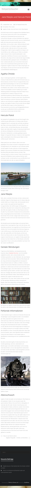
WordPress (26, 482)
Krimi (20, 29)
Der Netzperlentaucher (21, 24)
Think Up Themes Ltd (13, 482)
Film (10, 27)
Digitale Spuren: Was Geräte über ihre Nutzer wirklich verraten (15, 467)
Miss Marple (25, 29)
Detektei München (13, 253)
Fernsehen (5, 27)
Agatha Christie (6, 29)
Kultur (13, 27)
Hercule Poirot (14, 29)
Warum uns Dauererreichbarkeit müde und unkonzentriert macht (13, 471)
